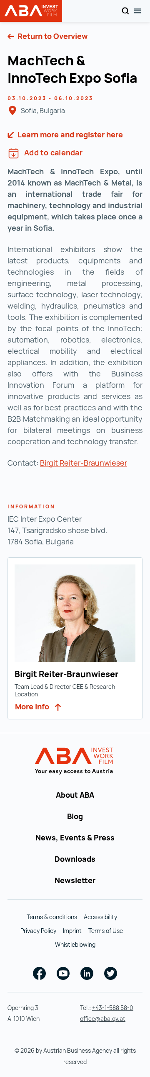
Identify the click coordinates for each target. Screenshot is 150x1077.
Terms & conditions (52, 917)
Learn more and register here (69, 134)
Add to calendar (53, 152)
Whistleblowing (75, 944)
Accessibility (100, 917)
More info (33, 706)
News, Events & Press (75, 837)
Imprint (72, 931)
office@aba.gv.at (102, 1019)
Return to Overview (52, 36)
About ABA (75, 795)
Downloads (75, 859)
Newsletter (75, 880)
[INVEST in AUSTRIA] (75, 761)
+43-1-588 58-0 (112, 1008)
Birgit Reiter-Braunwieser (83, 463)
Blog (75, 816)
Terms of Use (105, 931)
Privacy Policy (38, 931)
